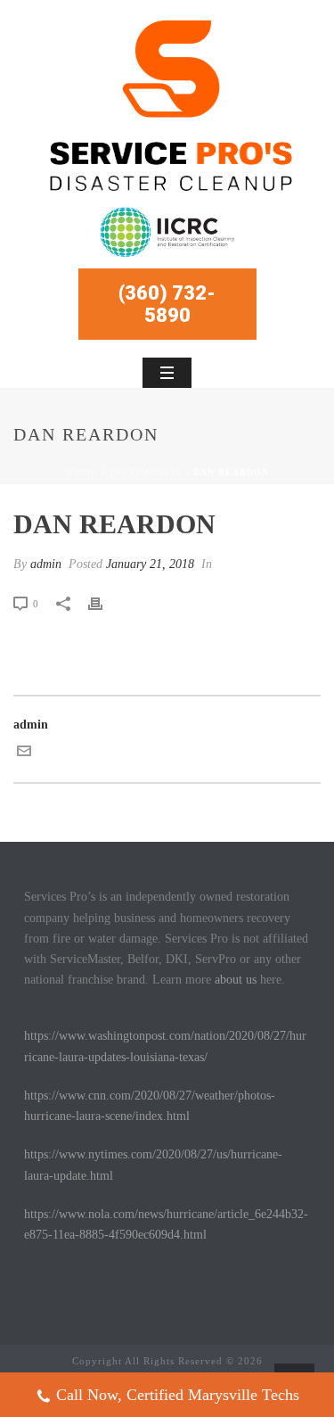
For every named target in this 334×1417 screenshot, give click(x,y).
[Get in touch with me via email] (24, 754)
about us (236, 979)
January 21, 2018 (150, 564)
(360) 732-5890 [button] (167, 304)
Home (82, 472)
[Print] (104, 603)
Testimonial (146, 472)
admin (45, 564)
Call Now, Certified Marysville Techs (177, 1395)
